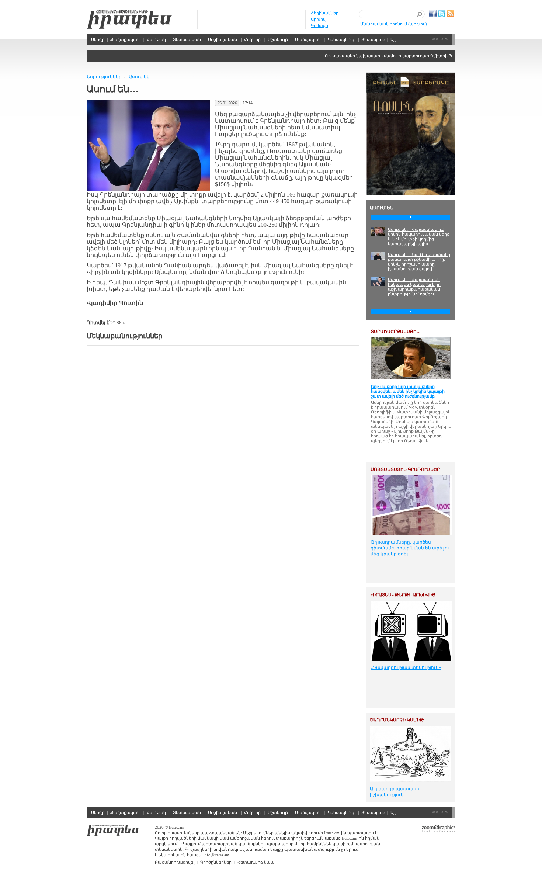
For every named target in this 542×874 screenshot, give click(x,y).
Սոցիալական (222, 39)
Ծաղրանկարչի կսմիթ (397, 720)
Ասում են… (141, 76)
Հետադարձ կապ (256, 862)
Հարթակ (156, 39)
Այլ (393, 39)
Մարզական (308, 39)
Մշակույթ (278, 39)
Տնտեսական (187, 39)
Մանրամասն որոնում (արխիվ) (393, 24)
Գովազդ (319, 25)
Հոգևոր (252, 39)
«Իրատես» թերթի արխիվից (403, 595)
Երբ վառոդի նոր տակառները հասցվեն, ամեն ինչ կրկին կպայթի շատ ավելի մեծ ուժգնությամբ (408, 391)
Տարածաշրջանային (395, 331)
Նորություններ (104, 76)
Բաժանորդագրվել (174, 862)
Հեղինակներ (324, 13)
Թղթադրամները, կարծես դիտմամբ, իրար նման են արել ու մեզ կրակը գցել (410, 548)
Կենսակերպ (341, 39)
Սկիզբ (129, 19)
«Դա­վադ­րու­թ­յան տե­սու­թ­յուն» (406, 667)
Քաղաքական (125, 39)
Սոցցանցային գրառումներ (405, 469)
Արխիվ (318, 19)
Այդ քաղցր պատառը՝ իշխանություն (395, 791)
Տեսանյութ (373, 39)
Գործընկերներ (216, 862)
